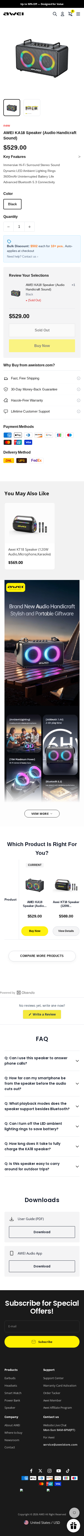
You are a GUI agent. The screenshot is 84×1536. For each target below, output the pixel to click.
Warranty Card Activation (59, 1385)
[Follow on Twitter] (40, 1470)
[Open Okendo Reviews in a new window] (17, 992)
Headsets (10, 1385)
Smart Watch (13, 1393)
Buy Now (42, 346)
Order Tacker (51, 1393)
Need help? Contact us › (22, 256)
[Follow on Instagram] (49, 1470)
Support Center (53, 1378)
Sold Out (42, 330)
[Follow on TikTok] (67, 1470)
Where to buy (13, 1433)
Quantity (10, 217)
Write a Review (46, 1015)
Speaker (9, 1408)
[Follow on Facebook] (31, 1470)
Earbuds (9, 1378)
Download (42, 1232)
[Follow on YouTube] (58, 1470)
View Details (66, 931)
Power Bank (12, 1400)
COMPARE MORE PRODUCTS (42, 956)
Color (8, 194)
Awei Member (52, 1400)
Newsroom (11, 1440)
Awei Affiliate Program (57, 1408)
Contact (9, 1447)
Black (12, 204)
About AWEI (12, 1425)
